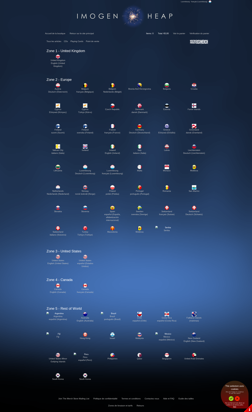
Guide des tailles (186, 398)
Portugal (140, 191)
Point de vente (92, 41)
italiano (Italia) (57, 153)
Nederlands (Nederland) (58, 194)
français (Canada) (85, 292)
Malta (139, 170)
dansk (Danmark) (140, 112)
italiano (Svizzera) (58, 235)
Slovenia (85, 211)
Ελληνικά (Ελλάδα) (166, 132)
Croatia (194, 89)
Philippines (112, 358)
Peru (85, 357)
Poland (112, 191)
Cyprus (58, 109)
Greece (166, 130)
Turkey (85, 232)
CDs (66, 41)
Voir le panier (179, 33)
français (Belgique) (85, 92)
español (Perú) (85, 360)
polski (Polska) (112, 194)
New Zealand (194, 338)
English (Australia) (85, 321)
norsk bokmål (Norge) (85, 194)
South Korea (58, 379)
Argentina (58, 316)
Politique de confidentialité (105, 398)
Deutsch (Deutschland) (139, 132)
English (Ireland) (112, 153)
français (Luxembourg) (112, 173)
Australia (85, 318)
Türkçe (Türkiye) (85, 235)
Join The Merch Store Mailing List (73, 398)
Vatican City (57, 150)
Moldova (194, 170)
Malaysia (139, 338)
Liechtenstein (194, 150)
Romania (167, 191)
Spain (112, 211)
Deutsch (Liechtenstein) (194, 153)
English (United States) (58, 263)
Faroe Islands (194, 109)
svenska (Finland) (85, 132)
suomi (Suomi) (58, 132)
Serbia (167, 230)
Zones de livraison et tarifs (120, 405)
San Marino (194, 191)
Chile (139, 318)
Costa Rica (167, 318)
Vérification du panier (199, 33)
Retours (140, 405)
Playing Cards (76, 41)
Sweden (139, 211)
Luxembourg (85, 170)
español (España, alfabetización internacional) (112, 217)
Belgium (85, 89)
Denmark (139, 109)
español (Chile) (140, 321)
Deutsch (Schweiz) (194, 214)
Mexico (166, 337)
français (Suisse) (167, 214)
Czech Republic (112, 109)
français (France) (112, 132)
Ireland (112, 150)
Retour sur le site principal (82, 33)
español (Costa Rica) (166, 321)
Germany (139, 130)
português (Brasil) (112, 319)
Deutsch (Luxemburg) (85, 173)
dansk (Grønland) (194, 132)
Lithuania (58, 170)
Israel (112, 338)
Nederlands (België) (112, 92)
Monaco (166, 170)
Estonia (166, 109)
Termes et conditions (131, 398)
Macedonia (112, 232)
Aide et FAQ (168, 398)
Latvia (167, 150)
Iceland (85, 150)
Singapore (167, 358)
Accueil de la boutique (55, 33)
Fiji (58, 337)
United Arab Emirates (194, 358)
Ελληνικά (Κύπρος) (58, 112)
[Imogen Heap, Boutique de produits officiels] (126, 15)
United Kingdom (58, 60)
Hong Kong (85, 338)
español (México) (167, 339)
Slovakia (58, 211)
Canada (58, 289)
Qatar (139, 358)
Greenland (194, 130)
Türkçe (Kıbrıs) (85, 112)
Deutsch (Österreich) (58, 92)
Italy (139, 150)
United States (58, 260)
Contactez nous (152, 398)
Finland (58, 130)
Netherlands (58, 191)
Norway (85, 191)
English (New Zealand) (194, 341)
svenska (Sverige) (139, 214)
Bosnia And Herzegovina (139, 89)
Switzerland (166, 211)
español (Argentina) (58, 319)
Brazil (112, 316)
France (112, 130)
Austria (58, 89)
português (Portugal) (139, 194)
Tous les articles (54, 41)
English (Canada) (58, 292)
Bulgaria (167, 89)
